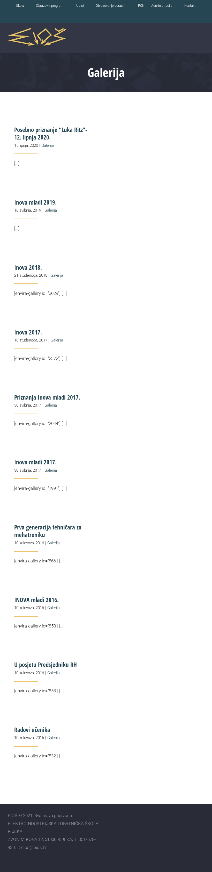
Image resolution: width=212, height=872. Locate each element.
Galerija (47, 145)
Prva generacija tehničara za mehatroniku (47, 531)
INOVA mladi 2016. (36, 600)
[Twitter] (192, 823)
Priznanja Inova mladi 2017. (47, 397)
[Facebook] (174, 823)
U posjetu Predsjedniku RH (45, 664)
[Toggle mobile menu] (202, 39)
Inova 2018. (28, 267)
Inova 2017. (28, 332)
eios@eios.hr (34, 847)
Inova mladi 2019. (35, 202)
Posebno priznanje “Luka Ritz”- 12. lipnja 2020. (50, 133)
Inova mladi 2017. (35, 462)
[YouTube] (183, 823)
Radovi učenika (32, 729)
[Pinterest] (201, 823)
